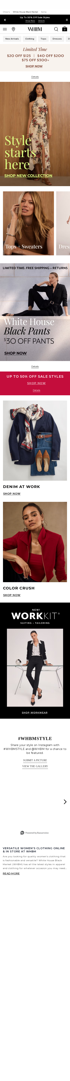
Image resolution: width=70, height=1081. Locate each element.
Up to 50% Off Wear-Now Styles (35, 17)
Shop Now (30, 20)
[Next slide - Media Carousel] (65, 802)
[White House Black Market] (35, 29)
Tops (43, 38)
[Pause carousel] (67, 20)
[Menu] (5, 29)
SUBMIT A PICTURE (35, 760)
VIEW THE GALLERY (35, 766)
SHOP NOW (36, 383)
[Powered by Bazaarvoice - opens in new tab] (35, 833)
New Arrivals (12, 38)
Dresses (57, 38)
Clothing (29, 38)
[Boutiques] (13, 29)
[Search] (56, 29)
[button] (65, 28)
